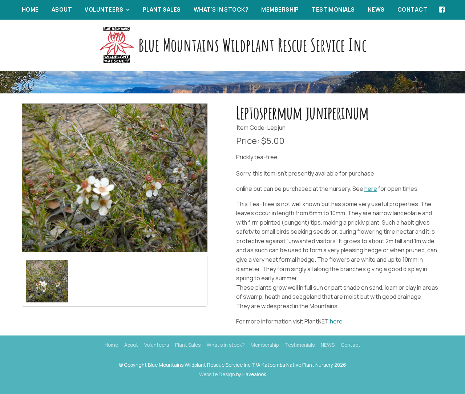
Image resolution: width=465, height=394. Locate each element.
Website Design (217, 374)
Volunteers (104, 9)
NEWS (376, 9)
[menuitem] (111, 345)
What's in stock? (221, 9)
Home (30, 9)
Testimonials (333, 9)
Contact (412, 9)
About (62, 9)
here (370, 189)
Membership (280, 9)
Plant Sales (162, 9)
